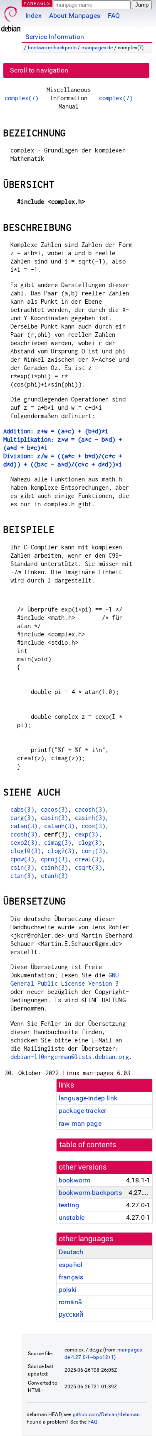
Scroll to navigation (39, 70)
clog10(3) (25, 850)
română (70, 1302)
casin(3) (54, 817)
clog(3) (90, 842)
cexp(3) (87, 834)
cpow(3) (22, 859)
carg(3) (22, 817)
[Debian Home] (10, 17)
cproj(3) (54, 859)
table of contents (87, 1145)
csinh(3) (54, 867)
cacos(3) (54, 809)
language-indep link (88, 1098)
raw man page (80, 1123)
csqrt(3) (88, 867)
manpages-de (97, 48)
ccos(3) (93, 825)
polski (68, 1289)
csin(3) (22, 867)
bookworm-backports (52, 48)
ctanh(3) (54, 875)
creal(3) (88, 859)
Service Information (54, 37)
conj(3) (93, 850)
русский (71, 1314)
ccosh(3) (23, 834)
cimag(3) (57, 842)
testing (69, 1205)
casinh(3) (90, 817)
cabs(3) (22, 809)
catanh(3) (59, 825)
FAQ (114, 15)
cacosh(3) (90, 809)
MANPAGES (37, 3)
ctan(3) (22, 875)
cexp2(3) (23, 842)
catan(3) (23, 825)
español (70, 1265)
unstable (71, 1217)
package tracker (82, 1110)
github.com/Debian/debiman (106, 1414)
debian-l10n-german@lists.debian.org (69, 1056)
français (71, 1277)
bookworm (74, 1180)
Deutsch (71, 1252)
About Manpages (74, 15)
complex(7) (22, 98)
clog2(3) (60, 850)
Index (33, 15)
